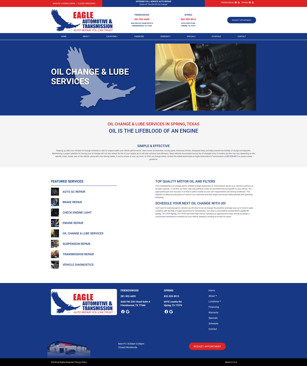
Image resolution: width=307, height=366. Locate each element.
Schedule (216, 36)
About (86, 36)
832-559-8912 (188, 19)
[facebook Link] (236, 2)
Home (63, 36)
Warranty (165, 36)
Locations (111, 36)
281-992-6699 (141, 19)
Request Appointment (207, 346)
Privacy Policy (81, 362)
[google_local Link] (239, 2)
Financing (139, 36)
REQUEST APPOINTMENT (241, 20)
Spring (188, 14)
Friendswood (141, 14)
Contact (241, 36)
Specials (191, 36)
